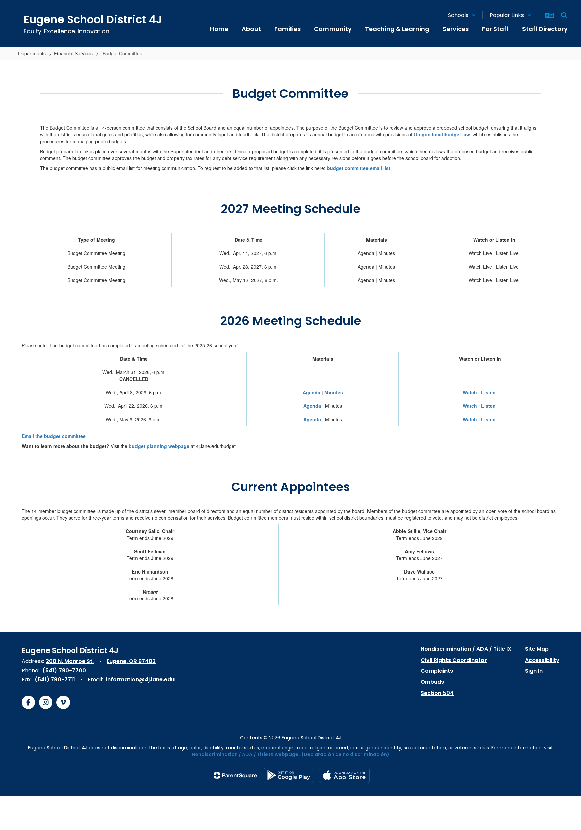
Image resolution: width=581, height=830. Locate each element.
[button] (462, 15)
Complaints (437, 671)
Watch (470, 392)
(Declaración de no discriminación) (345, 754)
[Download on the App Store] (344, 775)
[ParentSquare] (235, 775)
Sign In (534, 671)
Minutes (333, 392)
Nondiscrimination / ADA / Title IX (466, 649)
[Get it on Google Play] (289, 775)
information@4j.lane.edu (140, 679)
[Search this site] (564, 15)
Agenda (311, 392)
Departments (32, 53)
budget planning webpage (159, 446)
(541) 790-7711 (55, 679)
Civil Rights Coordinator (454, 660)
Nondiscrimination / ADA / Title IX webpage (245, 754)
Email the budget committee (54, 436)
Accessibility (542, 660)
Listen (488, 392)
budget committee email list (358, 168)
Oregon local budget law (442, 134)
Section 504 (437, 693)
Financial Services (73, 53)
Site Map (537, 649)
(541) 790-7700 (64, 670)
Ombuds (432, 682)
